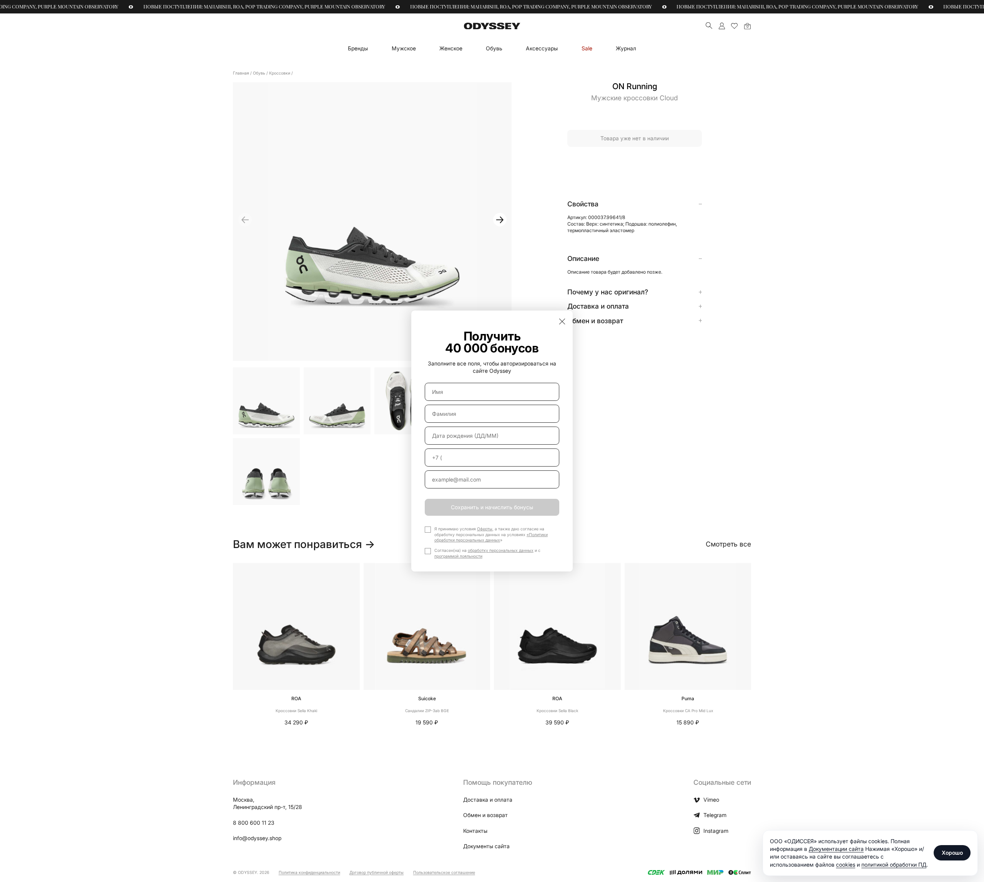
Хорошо (952, 852)
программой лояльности (458, 556)
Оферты (484, 529)
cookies (845, 864)
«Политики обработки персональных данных (491, 537)
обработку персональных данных (501, 550)
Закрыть (562, 321)
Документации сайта (836, 848)
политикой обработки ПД (893, 864)
